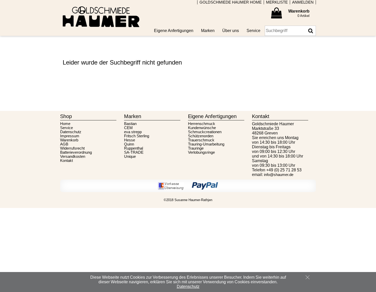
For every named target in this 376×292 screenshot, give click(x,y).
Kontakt (66, 161)
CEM (128, 128)
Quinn (129, 144)
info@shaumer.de (278, 175)
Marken (208, 30)
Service (66, 128)
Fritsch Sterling (136, 136)
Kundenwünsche (202, 128)
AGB (64, 144)
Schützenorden (200, 136)
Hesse (129, 140)
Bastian (130, 124)
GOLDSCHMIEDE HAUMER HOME (231, 2)
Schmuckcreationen (205, 132)
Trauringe (196, 148)
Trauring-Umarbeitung (206, 144)
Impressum (69, 136)
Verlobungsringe (201, 152)
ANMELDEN (303, 2)
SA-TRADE (133, 152)
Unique (130, 156)
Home (65, 124)
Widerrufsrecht (72, 148)
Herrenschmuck (201, 124)
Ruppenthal (133, 148)
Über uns (230, 30)
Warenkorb (69, 140)
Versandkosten (72, 156)
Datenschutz (70, 132)
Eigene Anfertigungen (173, 30)
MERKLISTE (277, 2)
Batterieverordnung (76, 152)
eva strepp (133, 132)
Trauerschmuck (201, 140)
